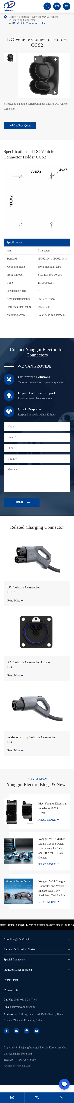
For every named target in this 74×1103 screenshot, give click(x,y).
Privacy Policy (27, 1059)
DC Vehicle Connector (23, 587)
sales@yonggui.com (23, 1006)
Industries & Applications (18, 969)
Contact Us (11, 990)
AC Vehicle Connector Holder (29, 662)
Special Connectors (15, 959)
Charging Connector (23, 19)
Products (24, 16)
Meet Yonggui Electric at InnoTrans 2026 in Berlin (52, 808)
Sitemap (8, 1059)
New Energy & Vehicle (45, 16)
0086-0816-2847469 (25, 999)
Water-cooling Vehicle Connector (31, 737)
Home (12, 16)
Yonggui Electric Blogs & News (37, 784)
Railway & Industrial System (20, 949)
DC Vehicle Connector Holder (29, 23)
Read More (15, 600)
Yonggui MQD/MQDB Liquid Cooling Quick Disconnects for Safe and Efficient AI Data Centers (51, 848)
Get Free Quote (20, 125)
